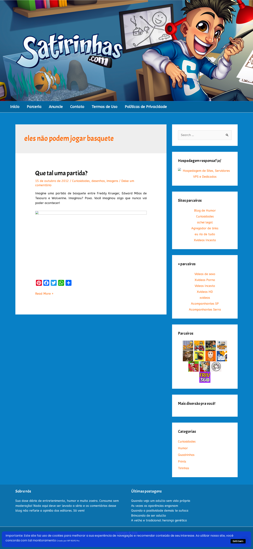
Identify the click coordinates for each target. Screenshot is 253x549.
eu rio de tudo (205, 234)
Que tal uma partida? (61, 173)
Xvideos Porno (205, 280)
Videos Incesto (205, 286)
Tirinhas (183, 468)
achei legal (205, 222)
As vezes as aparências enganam (154, 506)
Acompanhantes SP (205, 303)
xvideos (205, 297)
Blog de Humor (205, 210)
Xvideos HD (205, 292)
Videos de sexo (204, 274)
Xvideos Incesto (205, 240)
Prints (182, 461)
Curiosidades (81, 181)
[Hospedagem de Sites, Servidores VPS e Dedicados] (205, 173)
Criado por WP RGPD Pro (68, 540)
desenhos (98, 181)
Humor (183, 448)
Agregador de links (204, 228)
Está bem (238, 541)
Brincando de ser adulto (148, 515)
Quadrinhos (186, 455)
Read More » (44, 294)
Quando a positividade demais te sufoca (159, 510)
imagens (112, 181)
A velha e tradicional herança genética (159, 520)
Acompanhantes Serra (205, 309)
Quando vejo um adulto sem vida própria (160, 501)
